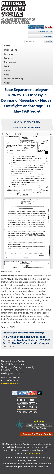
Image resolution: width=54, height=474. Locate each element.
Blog (6, 74)
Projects (8, 58)
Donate (48, 27)
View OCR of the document (27, 127)
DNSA (7, 70)
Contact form (34, 453)
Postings (8, 53)
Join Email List (45, 31)
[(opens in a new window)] (14, 394)
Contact (48, 36)
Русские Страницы (14, 78)
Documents (10, 62)
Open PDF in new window (26, 121)
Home (7, 45)
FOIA (6, 66)
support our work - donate (37, 434)
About (7, 82)
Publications (10, 49)
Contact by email (10, 383)
